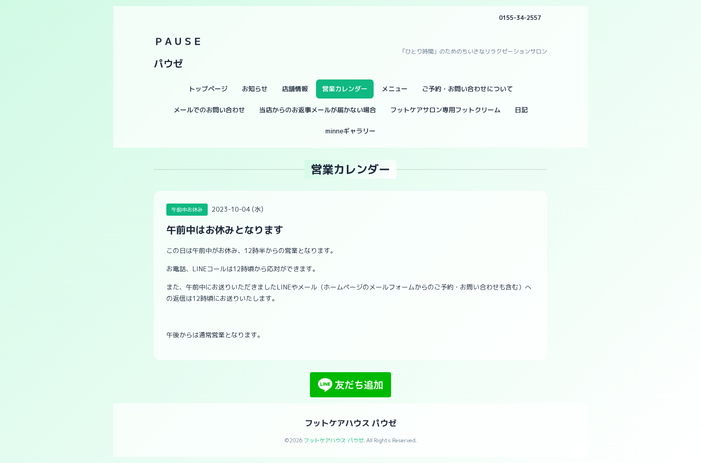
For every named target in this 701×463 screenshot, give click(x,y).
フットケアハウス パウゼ (350, 423)
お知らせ (255, 88)
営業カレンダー (345, 88)
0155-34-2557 (520, 17)
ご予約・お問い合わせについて (467, 88)
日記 (521, 109)
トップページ (208, 88)
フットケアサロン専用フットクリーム (445, 109)
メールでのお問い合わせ (209, 109)
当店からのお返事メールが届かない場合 (317, 109)
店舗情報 (295, 88)
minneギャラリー (350, 130)
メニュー (395, 88)
